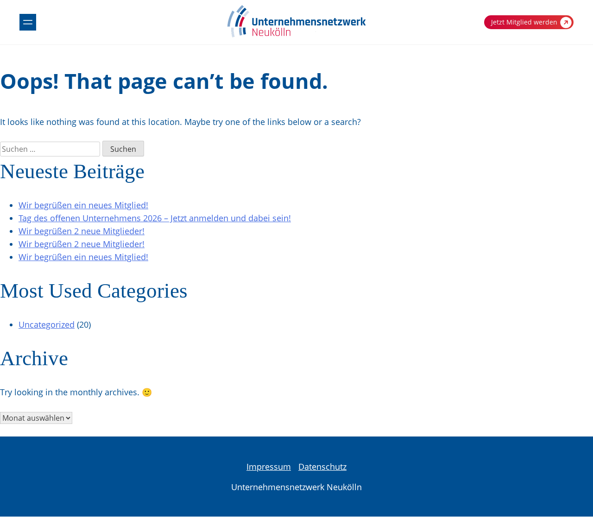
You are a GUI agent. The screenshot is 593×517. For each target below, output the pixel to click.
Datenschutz (322, 466)
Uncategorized (47, 324)
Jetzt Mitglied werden (524, 22)
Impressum (268, 466)
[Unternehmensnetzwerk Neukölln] (296, 35)
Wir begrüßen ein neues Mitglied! (83, 205)
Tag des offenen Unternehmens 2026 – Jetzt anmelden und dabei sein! (155, 218)
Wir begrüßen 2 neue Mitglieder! (82, 231)
